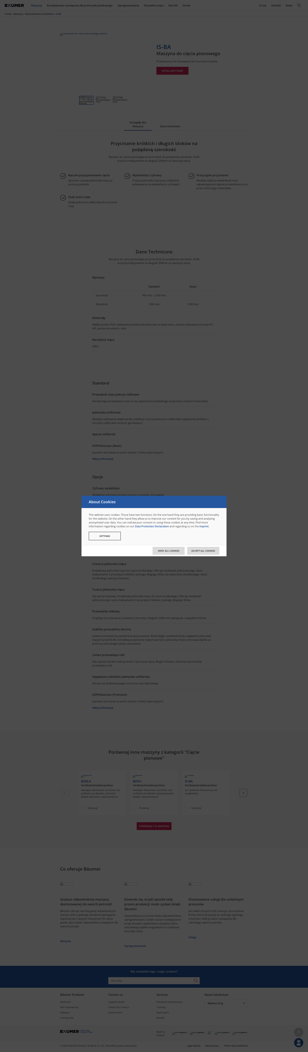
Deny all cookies (168, 550)
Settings (104, 536)
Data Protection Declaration (152, 526)
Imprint (204, 526)
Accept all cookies (203, 550)
